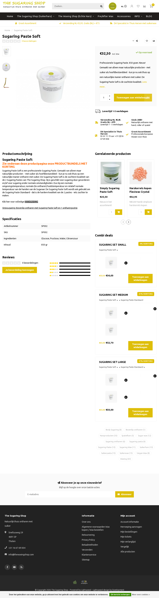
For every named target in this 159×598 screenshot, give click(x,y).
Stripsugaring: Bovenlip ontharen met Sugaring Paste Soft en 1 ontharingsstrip (39, 208)
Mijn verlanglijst (128, 541)
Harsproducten (108, 436)
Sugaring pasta (137, 442)
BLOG (149, 16)
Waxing (125, 459)
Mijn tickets (126, 536)
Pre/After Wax (105, 16)
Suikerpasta (108, 453)
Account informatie (129, 522)
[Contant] (75, 582)
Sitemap (86, 559)
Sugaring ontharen (115, 442)
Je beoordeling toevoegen (19, 270)
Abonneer (126, 494)
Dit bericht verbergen (120, 595)
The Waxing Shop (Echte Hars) (75, 16)
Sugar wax (144, 436)
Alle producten (127, 551)
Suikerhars (146, 447)
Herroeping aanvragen (131, 527)
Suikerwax (126, 453)
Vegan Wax (143, 453)
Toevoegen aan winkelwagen (133, 97)
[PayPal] (84, 582)
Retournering (88, 535)
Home (10, 16)
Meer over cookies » (141, 595)
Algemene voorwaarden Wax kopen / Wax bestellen (96, 528)
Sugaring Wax (128, 447)
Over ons (86, 522)
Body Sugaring (114, 430)
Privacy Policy (88, 540)
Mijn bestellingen (128, 532)
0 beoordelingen (29, 41)
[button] (123, 222)
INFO (137, 16)
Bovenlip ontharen (135, 430)
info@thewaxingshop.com (21, 554)
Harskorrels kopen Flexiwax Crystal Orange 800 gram (140, 192)
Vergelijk (124, 546)
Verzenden (87, 550)
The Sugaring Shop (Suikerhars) (34, 16)
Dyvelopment (118, 590)
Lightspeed (86, 590)
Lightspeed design (101, 590)
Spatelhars (128, 436)
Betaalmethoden (90, 545)
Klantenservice (89, 554)
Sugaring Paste (106, 447)
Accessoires (124, 16)
